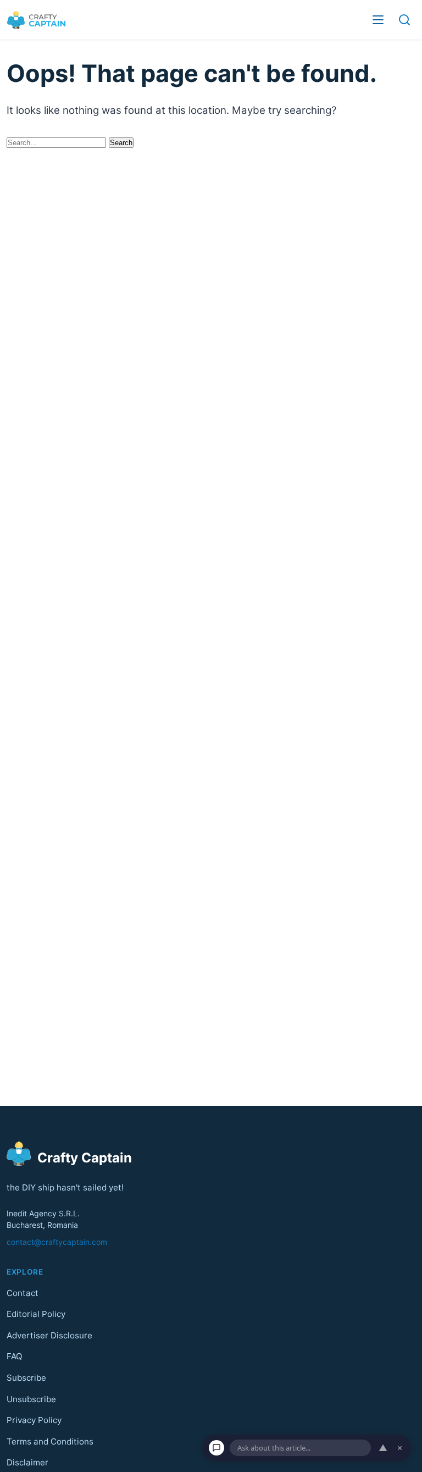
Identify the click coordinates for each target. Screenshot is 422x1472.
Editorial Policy (36, 1314)
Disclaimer (27, 1462)
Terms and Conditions (50, 1441)
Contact (22, 1292)
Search (121, 143)
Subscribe (26, 1377)
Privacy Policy (34, 1420)
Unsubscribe (31, 1398)
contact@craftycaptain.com (57, 1242)
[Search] (404, 20)
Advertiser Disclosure (49, 1335)
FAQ (15, 1356)
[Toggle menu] (378, 20)
